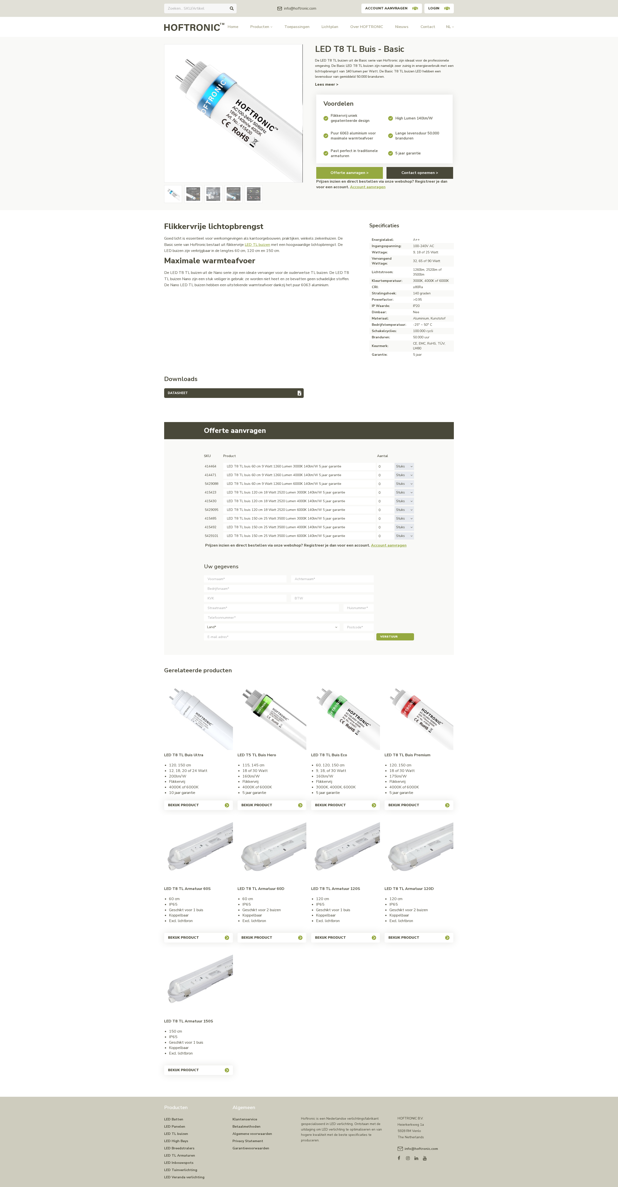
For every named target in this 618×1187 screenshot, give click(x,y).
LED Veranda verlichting (184, 1177)
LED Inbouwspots (178, 1162)
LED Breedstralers (179, 1148)
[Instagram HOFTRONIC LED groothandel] (410, 1157)
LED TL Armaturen (179, 1155)
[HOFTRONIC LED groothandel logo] (194, 26)
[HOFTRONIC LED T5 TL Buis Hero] (272, 715)
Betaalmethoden (246, 1126)
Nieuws (401, 26)
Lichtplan (330, 26)
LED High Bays (176, 1141)
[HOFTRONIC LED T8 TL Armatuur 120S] (345, 849)
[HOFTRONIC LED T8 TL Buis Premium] (419, 715)
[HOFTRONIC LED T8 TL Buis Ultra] (198, 715)
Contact (428, 26)
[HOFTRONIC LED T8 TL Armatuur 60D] (272, 849)
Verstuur (389, 637)
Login (433, 8)
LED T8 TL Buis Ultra (183, 755)
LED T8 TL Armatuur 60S (187, 888)
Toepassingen (296, 26)
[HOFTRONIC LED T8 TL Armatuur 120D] (419, 849)
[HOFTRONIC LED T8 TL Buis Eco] (345, 715)
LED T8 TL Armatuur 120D (409, 888)
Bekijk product (183, 805)
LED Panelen (174, 1126)
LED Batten (173, 1119)
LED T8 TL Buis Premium (407, 755)
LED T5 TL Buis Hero (257, 755)
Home (233, 26)
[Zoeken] (232, 8)
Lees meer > (326, 84)
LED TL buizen (257, 244)
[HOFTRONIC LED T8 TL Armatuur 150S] (198, 981)
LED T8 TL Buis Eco (329, 755)
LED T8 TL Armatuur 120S (335, 888)
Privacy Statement (247, 1141)
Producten (259, 26)
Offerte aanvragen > (349, 172)
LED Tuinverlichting (180, 1170)
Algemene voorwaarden (252, 1133)
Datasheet (178, 393)
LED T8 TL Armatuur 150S (188, 1021)
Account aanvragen (386, 8)
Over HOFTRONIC (366, 26)
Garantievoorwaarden (250, 1148)
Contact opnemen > (419, 172)
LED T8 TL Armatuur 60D (261, 888)
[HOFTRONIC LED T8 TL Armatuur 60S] (198, 849)
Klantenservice (244, 1119)
